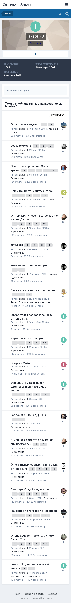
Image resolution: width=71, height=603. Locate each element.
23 (45, 394)
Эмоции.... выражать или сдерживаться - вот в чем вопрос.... (29, 386)
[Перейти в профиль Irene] (64, 364)
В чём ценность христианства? (32, 191)
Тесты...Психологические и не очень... (32, 302)
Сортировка (57, 115)
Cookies (52, 593)
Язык (17, 593)
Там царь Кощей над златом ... (31, 489)
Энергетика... (18, 370)
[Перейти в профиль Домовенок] (64, 217)
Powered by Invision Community (35, 598)
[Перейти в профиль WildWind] (64, 125)
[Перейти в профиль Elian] (64, 146)
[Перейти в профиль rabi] (64, 192)
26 (45, 515)
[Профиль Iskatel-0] (35, 54)
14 (44, 543)
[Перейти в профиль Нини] (64, 292)
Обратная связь (34, 593)
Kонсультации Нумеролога (25, 576)
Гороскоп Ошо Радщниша (28, 415)
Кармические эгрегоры (27, 338)
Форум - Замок (18, 4)
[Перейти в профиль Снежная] (64, 491)
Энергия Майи (20, 363)
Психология (17, 153)
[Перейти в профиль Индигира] (64, 537)
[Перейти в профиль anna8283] (64, 512)
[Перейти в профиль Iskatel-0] (64, 316)
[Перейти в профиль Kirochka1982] (64, 168)
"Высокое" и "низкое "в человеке (34, 510)
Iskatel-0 (23, 128)
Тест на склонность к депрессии (33, 290)
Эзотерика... (17, 252)
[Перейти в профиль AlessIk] (64, 466)
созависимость (21, 145)
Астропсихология (20, 427)
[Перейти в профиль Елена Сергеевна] (64, 416)
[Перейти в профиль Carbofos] (64, 246)
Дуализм (17, 244)
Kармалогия (17, 231)
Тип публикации (18, 90)
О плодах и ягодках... (25, 124)
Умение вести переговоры (29, 265)
